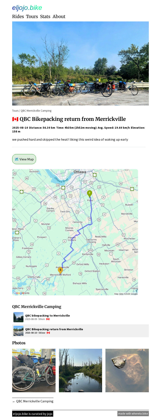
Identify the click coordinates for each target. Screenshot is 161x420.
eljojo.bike (27, 7)
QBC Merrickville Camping (36, 110)
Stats (45, 16)
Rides (18, 16)
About (59, 16)
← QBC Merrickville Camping (32, 401)
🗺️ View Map (24, 159)
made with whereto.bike (133, 413)
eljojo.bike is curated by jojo (32, 414)
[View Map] (75, 294)
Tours (32, 16)
